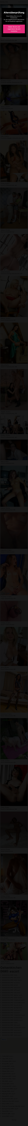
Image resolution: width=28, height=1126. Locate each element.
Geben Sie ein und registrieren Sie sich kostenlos (14, 29)
